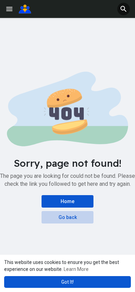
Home (67, 201)
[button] (123, 9)
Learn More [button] (76, 269)
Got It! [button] (67, 282)
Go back (67, 217)
